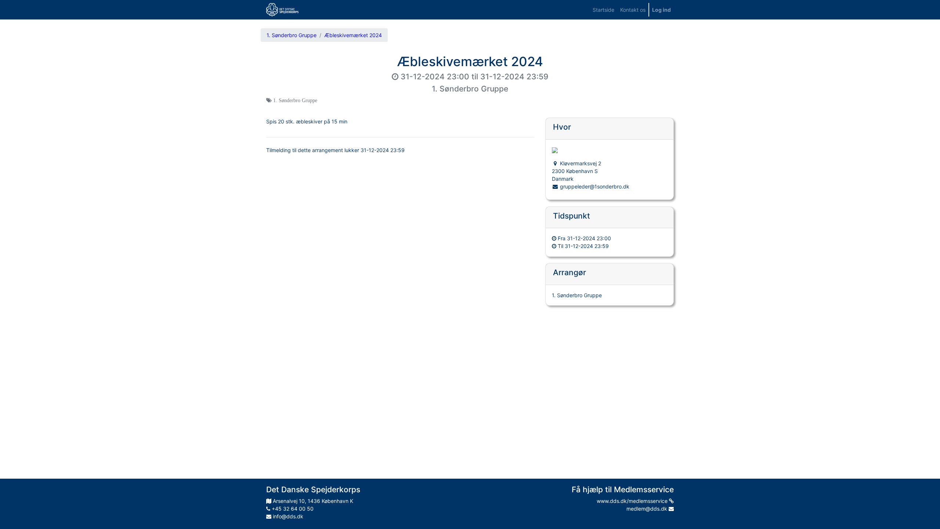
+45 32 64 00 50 (292, 508)
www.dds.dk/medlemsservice (633, 501)
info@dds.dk (287, 516)
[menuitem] (603, 10)
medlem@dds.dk (647, 508)
